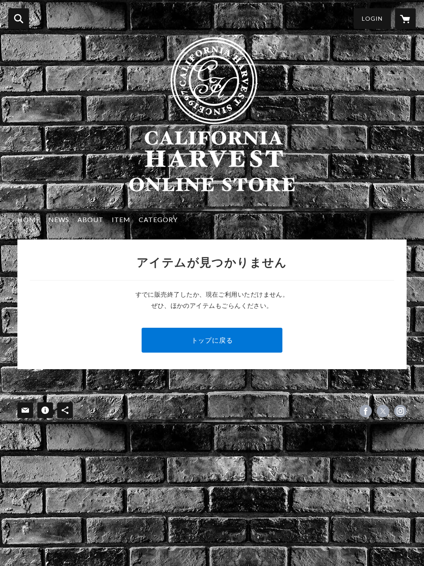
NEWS (58, 219)
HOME (28, 219)
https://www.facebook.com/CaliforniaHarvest (365, 411)
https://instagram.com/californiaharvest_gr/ (400, 411)
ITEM (121, 219)
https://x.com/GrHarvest (383, 411)
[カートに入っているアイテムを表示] (405, 18)
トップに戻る (212, 340)
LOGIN (372, 18)
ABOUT (90, 219)
